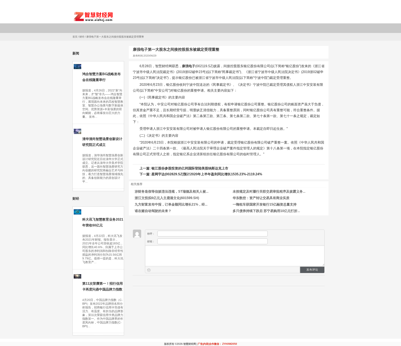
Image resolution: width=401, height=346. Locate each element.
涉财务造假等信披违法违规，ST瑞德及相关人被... (171, 191)
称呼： (151, 233)
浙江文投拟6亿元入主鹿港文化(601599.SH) (167, 198)
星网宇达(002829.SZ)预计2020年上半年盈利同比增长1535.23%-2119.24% (206, 174)
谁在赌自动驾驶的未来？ (153, 211)
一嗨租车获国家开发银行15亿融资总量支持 (265, 204)
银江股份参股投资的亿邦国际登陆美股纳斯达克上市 (189, 168)
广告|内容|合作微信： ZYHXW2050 (217, 343)
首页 (74, 36)
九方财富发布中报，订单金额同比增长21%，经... (171, 204)
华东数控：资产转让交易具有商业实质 (261, 198)
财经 (81, 36)
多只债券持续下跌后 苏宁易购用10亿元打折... (266, 211)
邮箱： (151, 241)
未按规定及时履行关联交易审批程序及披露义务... (269, 191)
